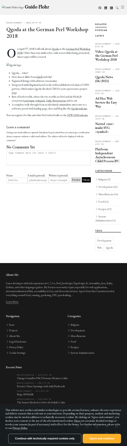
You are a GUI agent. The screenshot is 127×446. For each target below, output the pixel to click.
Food (103, 201)
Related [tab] (101, 24)
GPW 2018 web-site (77, 115)
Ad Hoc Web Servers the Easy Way (106, 102)
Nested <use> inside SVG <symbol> (104, 128)
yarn (26, 100)
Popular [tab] (101, 30)
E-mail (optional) (36, 175)
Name (9, 175)
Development (108, 187)
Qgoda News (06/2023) (104, 79)
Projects (13, 330)
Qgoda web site (79, 108)
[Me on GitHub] (100, 8)
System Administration (105, 218)
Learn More (12, 301)
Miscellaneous (108, 194)
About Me (14, 336)
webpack (40, 100)
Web (99, 247)
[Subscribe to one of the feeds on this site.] (111, 8)
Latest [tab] (99, 35)
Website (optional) (58, 175)
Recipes (104, 209)
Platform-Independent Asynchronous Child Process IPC (107, 155)
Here (77, 420)
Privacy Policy (16, 347)
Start (11, 325)
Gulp (48, 100)
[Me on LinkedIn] (105, 8)
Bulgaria (104, 179)
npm (31, 100)
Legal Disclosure (17, 341)
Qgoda (55, 49)
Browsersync (59, 100)
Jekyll (39, 77)
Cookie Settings (17, 353)
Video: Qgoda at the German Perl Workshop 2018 (106, 55)
